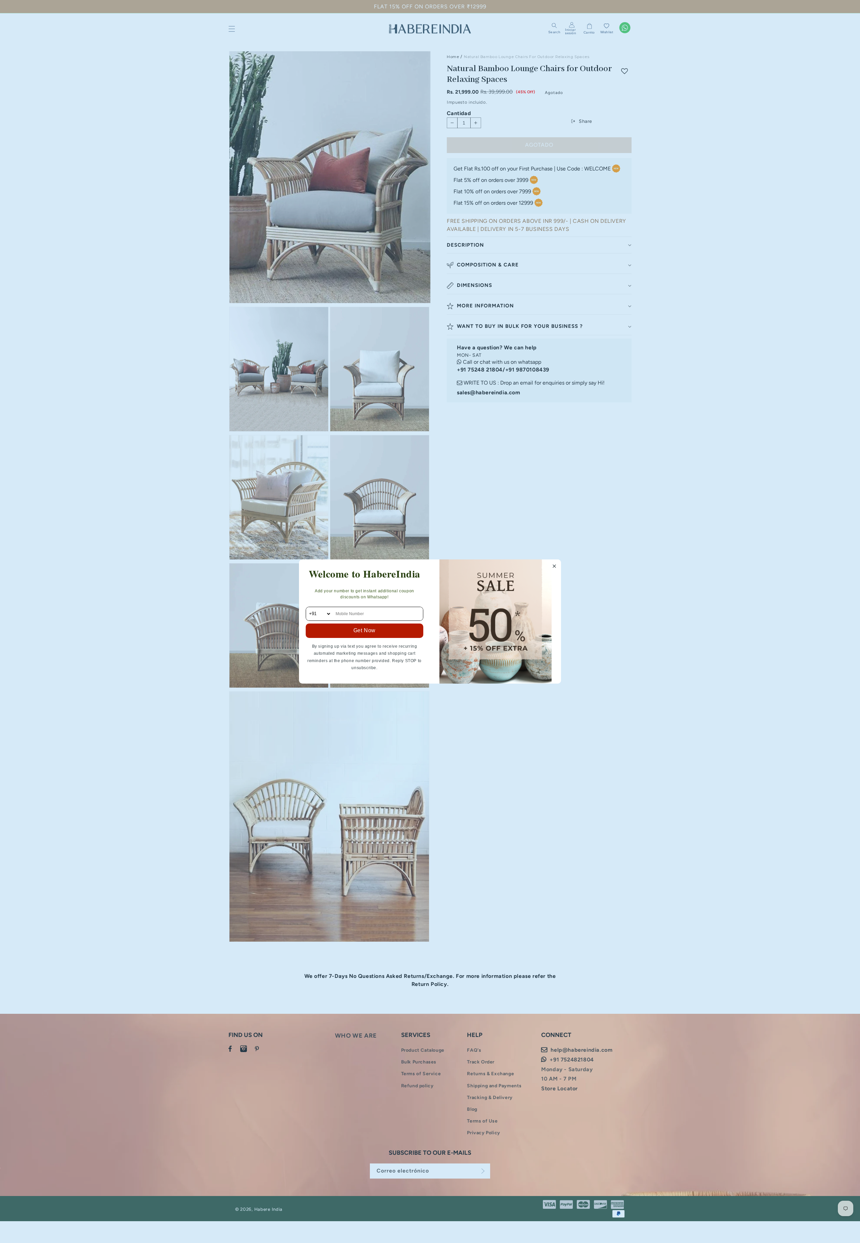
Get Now (364, 630)
